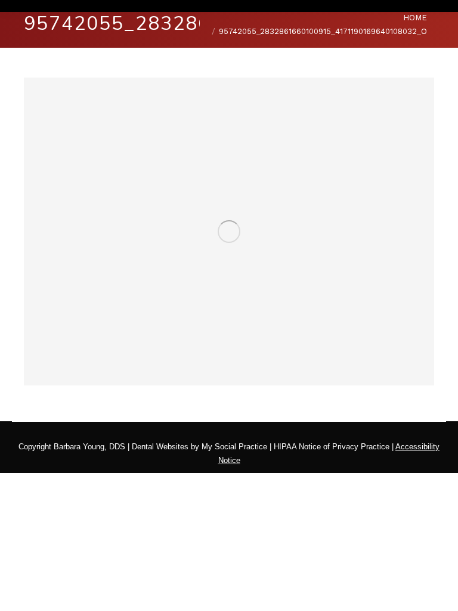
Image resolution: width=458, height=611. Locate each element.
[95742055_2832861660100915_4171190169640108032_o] (229, 231)
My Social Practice (233, 446)
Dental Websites (160, 446)
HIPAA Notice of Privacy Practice (331, 446)
